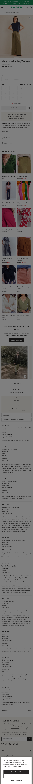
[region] (16, 770)
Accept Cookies (16, 771)
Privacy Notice (17, 766)
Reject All (16, 776)
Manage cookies (16, 780)
